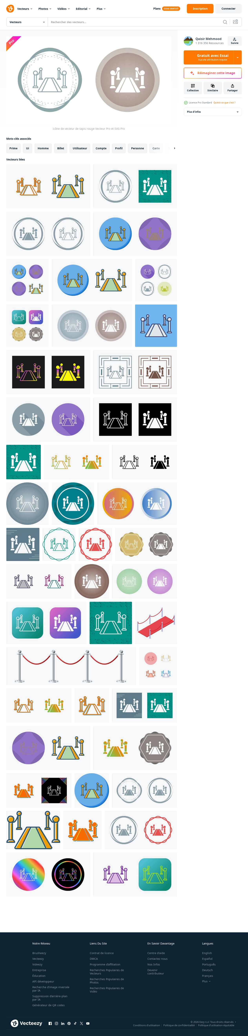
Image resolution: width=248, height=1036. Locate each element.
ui (27, 148)
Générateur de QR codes (48, 1005)
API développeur (43, 981)
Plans (157, 8)
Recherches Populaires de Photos (107, 980)
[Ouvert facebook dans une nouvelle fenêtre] (50, 1023)
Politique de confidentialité (179, 1025)
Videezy (37, 964)
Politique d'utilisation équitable (216, 1025)
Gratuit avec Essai (212, 57)
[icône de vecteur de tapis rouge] (48, 186)
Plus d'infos (194, 111)
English (207, 953)
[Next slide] (171, 148)
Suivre (234, 43)
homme (43, 148)
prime (13, 148)
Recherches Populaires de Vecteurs (107, 971)
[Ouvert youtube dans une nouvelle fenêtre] (87, 1023)
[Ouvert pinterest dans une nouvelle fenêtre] (69, 1023)
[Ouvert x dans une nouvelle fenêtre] (81, 1023)
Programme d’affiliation (105, 964)
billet (60, 148)
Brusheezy (39, 953)
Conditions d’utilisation (146, 1025)
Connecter (228, 8)
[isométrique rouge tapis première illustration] (156, 623)
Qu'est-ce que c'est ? (224, 102)
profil (119, 148)
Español (207, 959)
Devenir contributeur (155, 971)
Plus (99, 9)
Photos (43, 9)
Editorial (81, 9)
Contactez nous (157, 959)
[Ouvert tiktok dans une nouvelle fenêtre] (75, 1023)
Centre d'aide (156, 953)
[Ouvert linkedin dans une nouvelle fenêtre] (62, 1023)
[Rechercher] (225, 22)
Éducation (38, 976)
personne (137, 148)
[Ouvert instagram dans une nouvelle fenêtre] (56, 1023)
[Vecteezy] (10, 9)
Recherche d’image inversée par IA (50, 988)
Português (209, 964)
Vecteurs (23, 9)
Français (207, 976)
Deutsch (207, 970)
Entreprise (39, 970)
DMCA (94, 959)
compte (101, 148)
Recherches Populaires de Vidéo (107, 989)
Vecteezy (38, 959)
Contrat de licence (102, 953)
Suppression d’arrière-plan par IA (49, 997)
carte (156, 148)
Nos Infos (153, 964)
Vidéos (61, 9)
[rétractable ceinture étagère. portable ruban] (71, 666)
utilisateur (80, 148)
